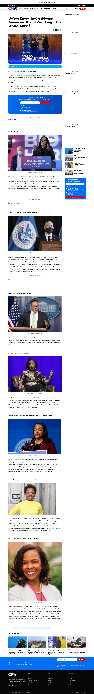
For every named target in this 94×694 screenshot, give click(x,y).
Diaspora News (51, 678)
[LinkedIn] (14, 5)
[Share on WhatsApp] (58, 30)
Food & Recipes (51, 685)
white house (47, 628)
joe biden (32, 628)
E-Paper (78, 5)
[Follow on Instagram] (61, 30)
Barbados (50, 676)
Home (20, 8)
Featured (16, 15)
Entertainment (47, 8)
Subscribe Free (75, 197)
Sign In (76, 8)
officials (37, 628)
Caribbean (14, 12)
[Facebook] (8, 5)
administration (15, 628)
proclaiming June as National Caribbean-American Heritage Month (27, 75)
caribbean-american (24, 628)
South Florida (31, 682)
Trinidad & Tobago (32, 680)
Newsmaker (25, 15)
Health (36, 8)
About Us (70, 676)
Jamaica (30, 678)
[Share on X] (56, 30)
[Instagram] (10, 5)
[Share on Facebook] (54, 30)
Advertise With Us (72, 680)
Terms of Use (83, 692)
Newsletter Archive (72, 685)
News (25, 8)
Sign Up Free (46, 102)
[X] (12, 5)
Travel (31, 8)
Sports (54, 8)
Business (69, 649)
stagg (42, 628)
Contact (84, 5)
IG (15, 685)
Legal (40, 8)
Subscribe (82, 8)
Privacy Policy (76, 692)
